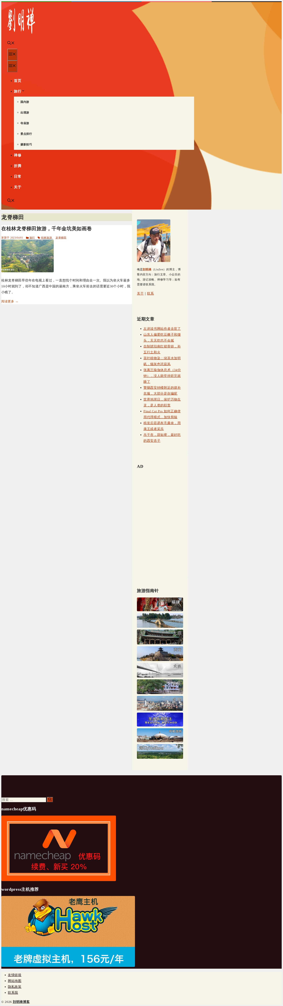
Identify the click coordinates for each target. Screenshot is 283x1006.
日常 (17, 176)
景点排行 (26, 133)
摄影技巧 (26, 144)
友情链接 (14, 975)
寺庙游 (24, 123)
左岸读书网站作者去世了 (162, 328)
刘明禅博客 (21, 1002)
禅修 (17, 155)
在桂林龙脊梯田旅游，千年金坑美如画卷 (46, 228)
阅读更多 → (9, 301)
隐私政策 (14, 986)
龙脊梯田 (61, 237)
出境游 (24, 112)
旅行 (17, 91)
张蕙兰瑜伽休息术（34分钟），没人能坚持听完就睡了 (162, 375)
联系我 (13, 992)
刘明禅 (147, 269)
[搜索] (50, 799)
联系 (150, 293)
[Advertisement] (160, 522)
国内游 (24, 101)
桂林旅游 (46, 237)
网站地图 (14, 981)
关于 (17, 187)
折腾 (17, 166)
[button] (11, 43)
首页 (17, 81)
